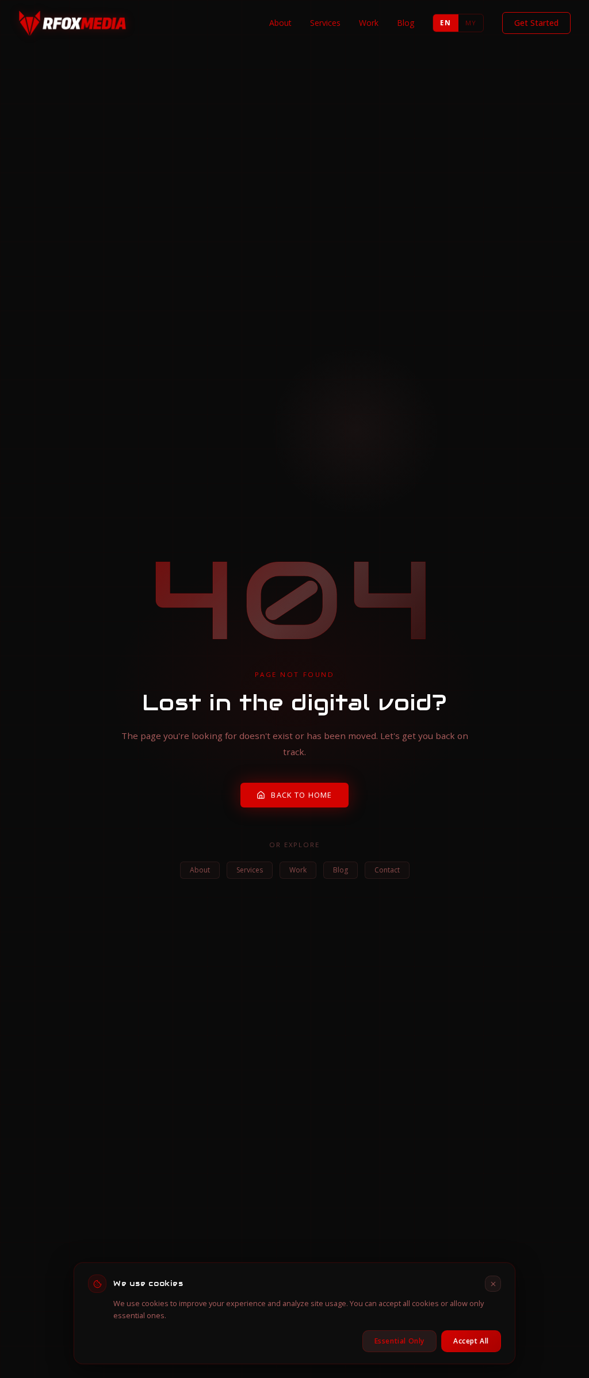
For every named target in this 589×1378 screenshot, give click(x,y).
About (280, 22)
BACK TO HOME (301, 795)
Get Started (536, 22)
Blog (405, 22)
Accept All (471, 1341)
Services (325, 22)
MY (470, 22)
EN (445, 22)
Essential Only (399, 1341)
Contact (387, 870)
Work (368, 22)
